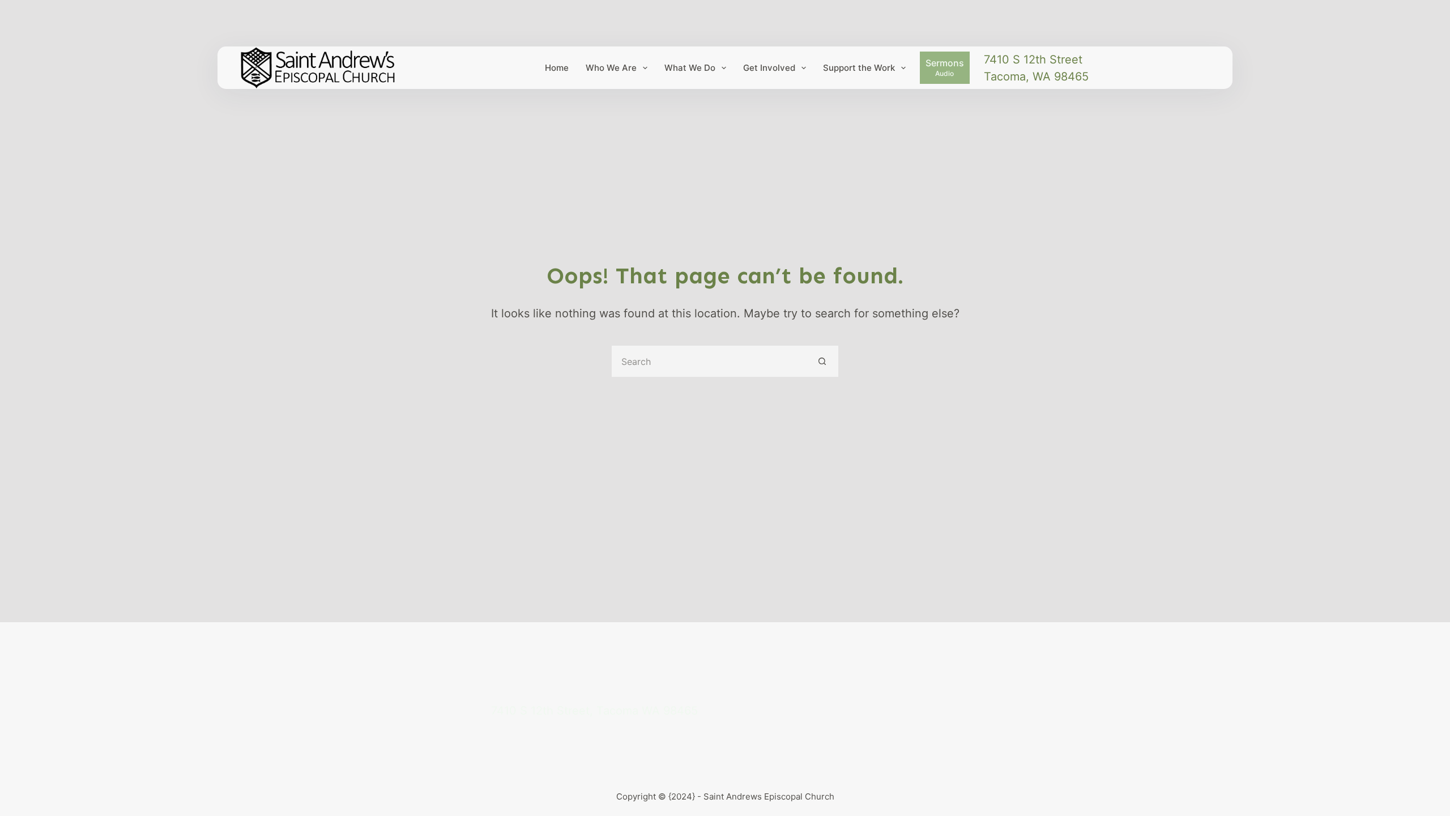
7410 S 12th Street (1033, 59)
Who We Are (611, 67)
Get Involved (769, 67)
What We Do (689, 67)
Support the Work (859, 67)
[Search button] (822, 361)
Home (557, 67)
